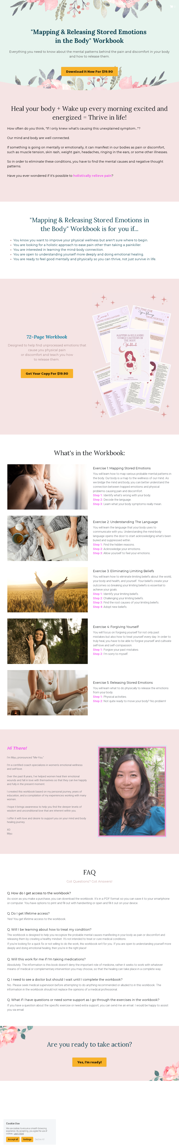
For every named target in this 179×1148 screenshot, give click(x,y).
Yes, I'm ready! (89, 1062)
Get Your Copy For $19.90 (47, 373)
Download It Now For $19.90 (89, 71)
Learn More (19, 1133)
